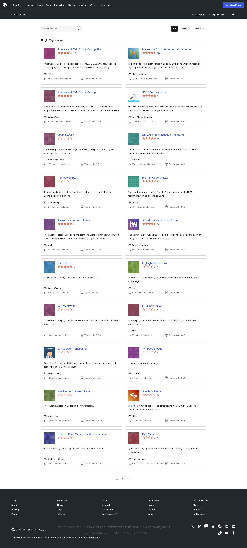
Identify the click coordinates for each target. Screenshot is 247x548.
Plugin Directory (19, 14)
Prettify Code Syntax (155, 177)
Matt (196, 505)
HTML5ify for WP (152, 305)
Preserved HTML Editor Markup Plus (80, 49)
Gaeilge (42, 530)
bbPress (198, 509)
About (14, 500)
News (14, 505)
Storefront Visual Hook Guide (160, 220)
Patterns (61, 514)
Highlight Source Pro (154, 263)
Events (151, 505)
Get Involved (154, 500)
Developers (107, 509)
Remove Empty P (68, 177)
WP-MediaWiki (66, 305)
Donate (152, 509)
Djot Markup (149, 434)
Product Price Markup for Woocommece (82, 434)
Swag (151, 514)
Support (106, 505)
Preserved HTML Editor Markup (77, 92)
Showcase (62, 500)
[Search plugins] (79, 29)
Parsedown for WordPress (74, 220)
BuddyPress (200, 514)
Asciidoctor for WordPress (74, 391)
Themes (61, 505)
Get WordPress (233, 5)
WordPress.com (201, 500)
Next (129, 478)
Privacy (14, 514)
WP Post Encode (152, 348)
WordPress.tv (109, 514)
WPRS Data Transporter (72, 348)
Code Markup (66, 134)
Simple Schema (151, 391)
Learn (104, 500)
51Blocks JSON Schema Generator (163, 134)
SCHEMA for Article (154, 92)
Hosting (15, 509)
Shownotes (65, 263)
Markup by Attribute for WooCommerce (166, 49)
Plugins (60, 509)
